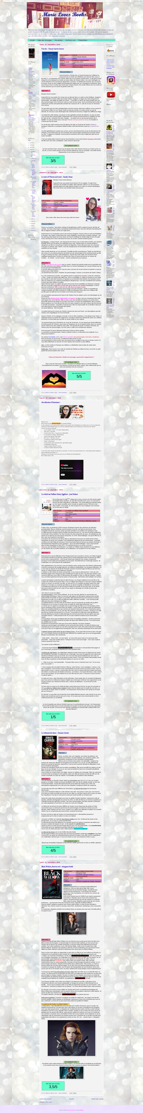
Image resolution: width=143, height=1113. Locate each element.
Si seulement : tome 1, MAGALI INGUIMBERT (32, 119)
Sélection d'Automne (56, 423)
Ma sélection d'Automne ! (50, 402)
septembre (33, 160)
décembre (33, 151)
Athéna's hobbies (31, 68)
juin (32, 223)
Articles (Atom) (48, 1102)
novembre (33, 155)
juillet (32, 221)
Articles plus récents (45, 1099)
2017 (31, 147)
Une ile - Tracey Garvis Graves (52, 49)
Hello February (114, 210)
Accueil (32, 40)
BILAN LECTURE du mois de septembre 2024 (32, 72)
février (32, 230)
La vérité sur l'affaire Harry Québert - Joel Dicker (59, 494)
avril (32, 228)
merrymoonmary (71, 1110)
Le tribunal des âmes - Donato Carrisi (55, 733)
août (32, 219)
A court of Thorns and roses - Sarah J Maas (56, 177)
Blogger (81, 1110)
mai (32, 225)
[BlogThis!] (71, 167)
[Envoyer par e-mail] (70, 167)
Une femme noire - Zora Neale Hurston (33, 213)
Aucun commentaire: (62, 167)
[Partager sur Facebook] (74, 167)
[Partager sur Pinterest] (75, 167)
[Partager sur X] (73, 167)
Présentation (82, 40)
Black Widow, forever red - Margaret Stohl (57, 867)
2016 (31, 149)
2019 (31, 142)
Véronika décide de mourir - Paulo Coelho (33, 206)
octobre (33, 158)
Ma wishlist (59, 40)
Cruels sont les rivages (32, 95)
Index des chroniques (45, 40)
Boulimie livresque (31, 92)
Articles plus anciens (97, 1099)
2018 (31, 145)
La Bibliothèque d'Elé (31, 115)
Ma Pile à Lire (70, 40)
